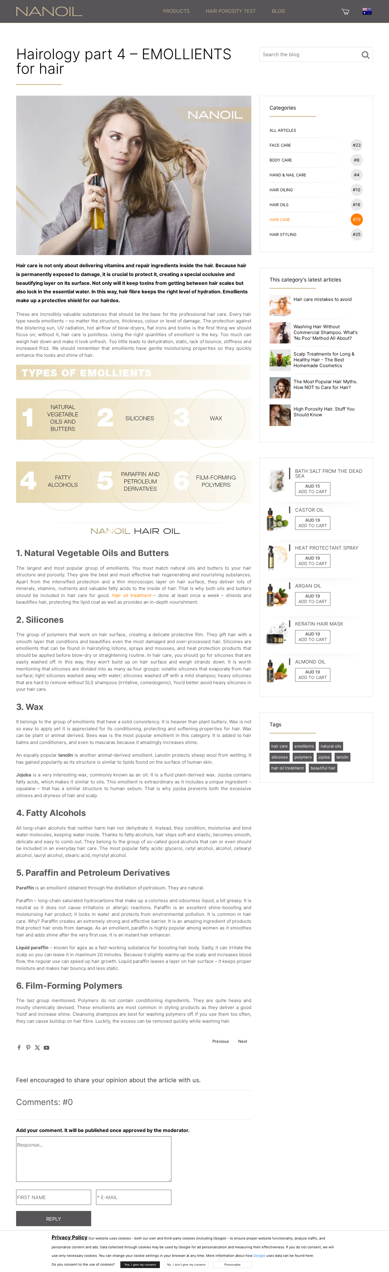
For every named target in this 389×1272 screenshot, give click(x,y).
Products (176, 11)
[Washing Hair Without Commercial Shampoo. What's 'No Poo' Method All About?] (280, 332)
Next (242, 1041)
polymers (303, 757)
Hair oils (315, 204)
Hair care (315, 219)
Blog (278, 11)
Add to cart (312, 491)
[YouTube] (46, 1047)
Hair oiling (315, 189)
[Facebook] (19, 1047)
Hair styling (315, 234)
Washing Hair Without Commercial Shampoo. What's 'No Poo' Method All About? (326, 332)
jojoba (324, 757)
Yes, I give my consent (140, 1264)
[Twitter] (37, 1047)
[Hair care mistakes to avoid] (280, 305)
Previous (220, 1041)
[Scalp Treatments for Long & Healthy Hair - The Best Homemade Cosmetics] (280, 360)
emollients (304, 746)
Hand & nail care (315, 174)
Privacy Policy (70, 1237)
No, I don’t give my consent (186, 1264)
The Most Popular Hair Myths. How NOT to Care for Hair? (325, 384)
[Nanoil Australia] (49, 11)
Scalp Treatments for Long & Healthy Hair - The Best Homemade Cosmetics (324, 359)
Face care (315, 145)
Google (259, 1255)
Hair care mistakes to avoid (323, 299)
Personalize (232, 1264)
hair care (279, 746)
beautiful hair (323, 768)
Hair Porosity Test (231, 11)
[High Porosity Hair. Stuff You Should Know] (280, 415)
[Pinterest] (28, 1047)
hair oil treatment (287, 768)
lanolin (342, 757)
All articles (283, 130)
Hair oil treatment (131, 595)
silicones (279, 757)
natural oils (331, 746)
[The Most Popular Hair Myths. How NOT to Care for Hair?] (280, 387)
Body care (315, 159)
